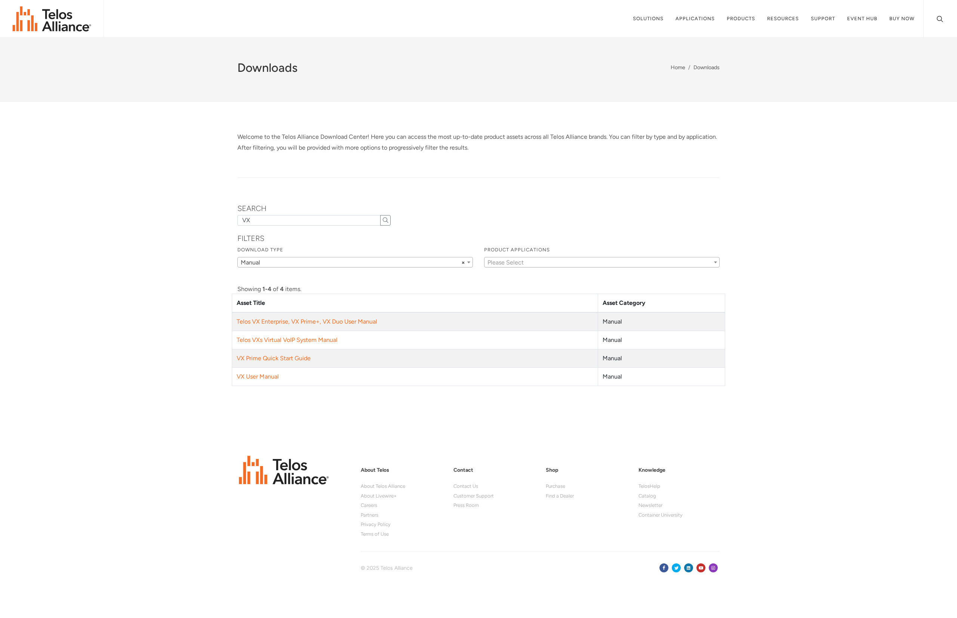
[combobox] (355, 262)
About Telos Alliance (383, 486)
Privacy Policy (376, 524)
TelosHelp (649, 486)
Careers (369, 505)
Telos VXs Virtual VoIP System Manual (287, 339)
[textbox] (601, 262)
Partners (369, 515)
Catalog (647, 496)
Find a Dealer (560, 496)
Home (678, 67)
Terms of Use (375, 534)
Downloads (706, 67)
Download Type (260, 250)
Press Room (466, 505)
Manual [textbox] (353, 262)
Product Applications (517, 250)
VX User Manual (258, 376)
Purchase (555, 486)
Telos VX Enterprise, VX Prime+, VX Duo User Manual (307, 321)
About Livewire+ (379, 496)
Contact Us (465, 486)
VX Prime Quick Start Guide (274, 358)
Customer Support (473, 496)
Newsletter (650, 505)
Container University (660, 515)
